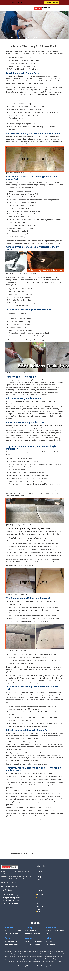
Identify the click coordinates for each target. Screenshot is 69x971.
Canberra (40, 901)
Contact (40, 874)
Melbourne (41, 906)
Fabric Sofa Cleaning (10, 895)
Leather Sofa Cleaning (11, 901)
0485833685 (18, 2)
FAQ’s (39, 880)
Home (39, 871)
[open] (7, 8)
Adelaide (40, 895)
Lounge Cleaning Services (12, 898)
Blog (39, 877)
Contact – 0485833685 (9, 886)
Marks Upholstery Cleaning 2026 (39, 966)
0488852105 (44, 141)
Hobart (39, 903)
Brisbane (40, 898)
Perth (39, 909)
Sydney (39, 912)
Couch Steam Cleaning (11, 903)
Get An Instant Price (51, 2)
